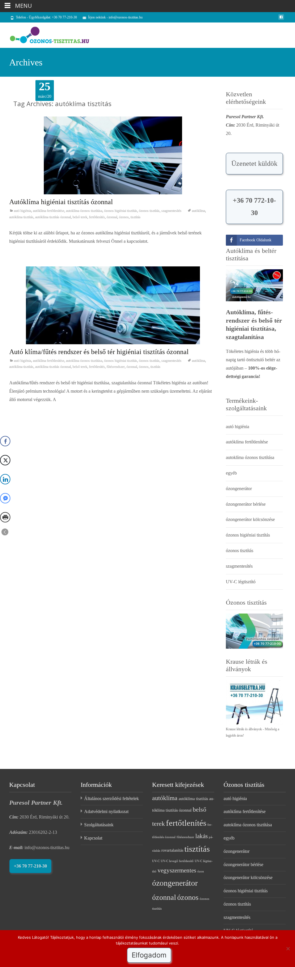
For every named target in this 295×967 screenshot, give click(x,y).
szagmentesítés (171, 211)
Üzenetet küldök (254, 163)
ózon (200, 871)
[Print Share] (5, 517)
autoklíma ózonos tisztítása (84, 211)
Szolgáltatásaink (99, 824)
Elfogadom (149, 955)
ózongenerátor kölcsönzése (250, 519)
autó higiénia (22, 211)
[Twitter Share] (5, 460)
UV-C (156, 861)
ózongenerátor (239, 488)
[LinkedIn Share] (5, 479)
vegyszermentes (177, 870)
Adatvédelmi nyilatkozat (106, 811)
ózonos (124, 217)
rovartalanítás (172, 850)
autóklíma (198, 211)
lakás (201, 836)
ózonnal (112, 217)
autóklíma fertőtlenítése (48, 211)
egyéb (231, 473)
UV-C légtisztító (241, 581)
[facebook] (281, 19)
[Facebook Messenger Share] (5, 498)
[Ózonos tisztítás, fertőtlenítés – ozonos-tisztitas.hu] (45, 34)
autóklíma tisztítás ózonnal (53, 217)
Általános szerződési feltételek (111, 798)
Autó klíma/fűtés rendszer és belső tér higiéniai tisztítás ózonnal (99, 351)
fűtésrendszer (116, 367)
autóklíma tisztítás (21, 217)
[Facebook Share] (5, 441)
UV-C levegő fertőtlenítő (177, 861)
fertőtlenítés (97, 217)
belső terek (80, 217)
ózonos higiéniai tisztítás (120, 211)
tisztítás (136, 217)
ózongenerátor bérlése (246, 504)
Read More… (22, 411)
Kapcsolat (93, 838)
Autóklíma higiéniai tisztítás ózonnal (61, 202)
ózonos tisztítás (149, 211)
